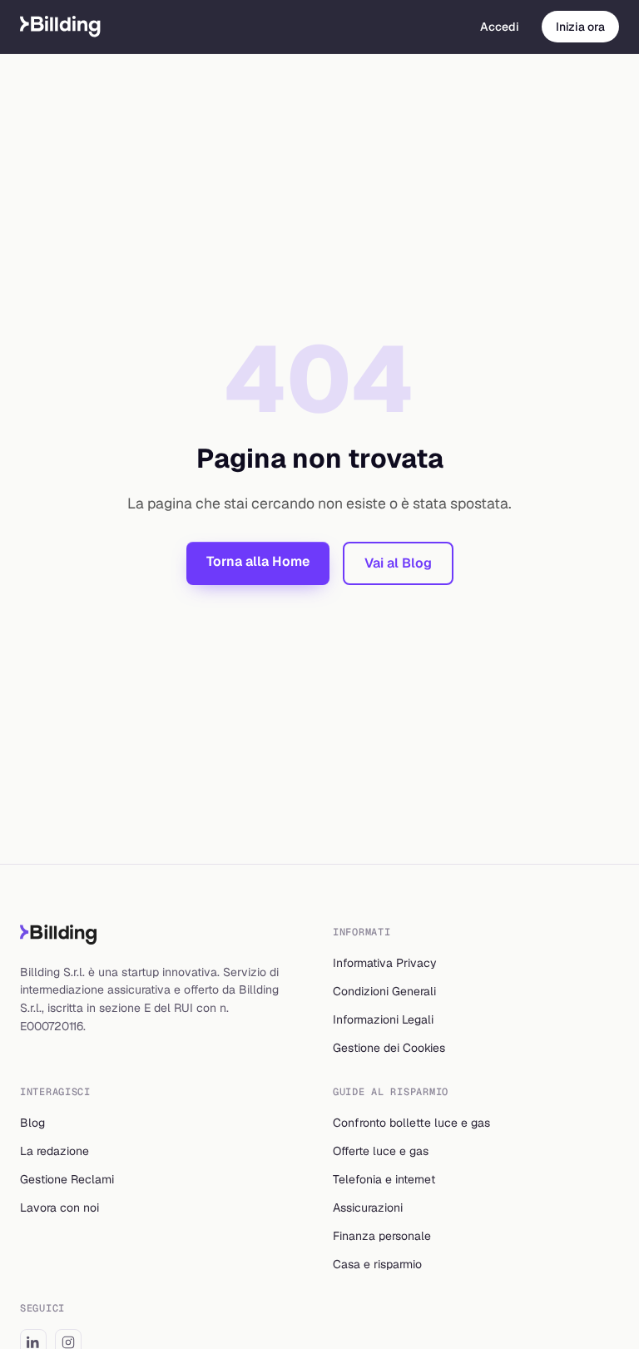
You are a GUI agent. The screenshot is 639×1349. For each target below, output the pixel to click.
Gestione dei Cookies (389, 1047)
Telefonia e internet (384, 1179)
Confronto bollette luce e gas (411, 1122)
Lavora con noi (59, 1207)
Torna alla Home (258, 561)
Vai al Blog (398, 563)
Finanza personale (382, 1235)
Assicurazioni (368, 1207)
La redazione (54, 1150)
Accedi (499, 26)
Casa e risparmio (377, 1264)
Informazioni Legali (383, 1019)
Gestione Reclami (67, 1179)
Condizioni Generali (384, 991)
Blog (32, 1122)
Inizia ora (580, 26)
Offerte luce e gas (380, 1150)
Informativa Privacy (385, 962)
